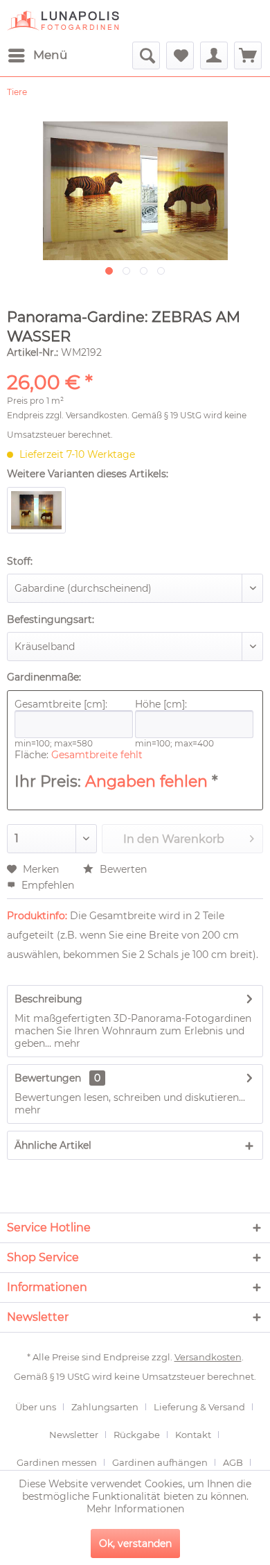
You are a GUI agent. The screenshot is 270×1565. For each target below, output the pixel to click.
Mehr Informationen (135, 1509)
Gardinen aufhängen (160, 1462)
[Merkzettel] (180, 55)
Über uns (35, 1406)
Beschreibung (48, 999)
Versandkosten (96, 415)
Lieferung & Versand (199, 1406)
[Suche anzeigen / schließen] (146, 55)
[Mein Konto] (214, 55)
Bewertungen (48, 1078)
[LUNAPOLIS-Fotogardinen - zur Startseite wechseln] (63, 21)
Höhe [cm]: (161, 704)
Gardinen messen (57, 1462)
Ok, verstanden (135, 1543)
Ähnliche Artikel (53, 1145)
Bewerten (122, 869)
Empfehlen (46, 885)
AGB (233, 1462)
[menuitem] (37, 55)
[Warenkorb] (248, 55)
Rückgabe (137, 1434)
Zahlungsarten (104, 1406)
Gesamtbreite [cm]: (61, 704)
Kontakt (193, 1434)
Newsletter (73, 1434)
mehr (65, 1043)
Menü (50, 55)
